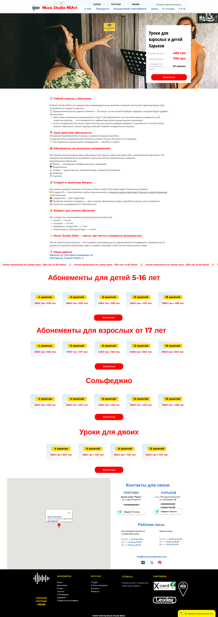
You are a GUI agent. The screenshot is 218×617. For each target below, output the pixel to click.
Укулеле (60, 591)
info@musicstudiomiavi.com (152, 556)
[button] (168, 4)
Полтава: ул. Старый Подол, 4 (67, 258)
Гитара (60, 588)
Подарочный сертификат (68, 600)
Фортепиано (62, 585)
